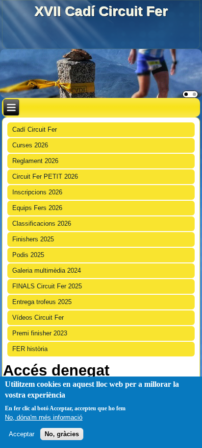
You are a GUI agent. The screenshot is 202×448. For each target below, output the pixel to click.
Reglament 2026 (35, 161)
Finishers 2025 (33, 239)
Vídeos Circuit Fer (38, 317)
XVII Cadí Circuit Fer (101, 11)
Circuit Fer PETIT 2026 (45, 176)
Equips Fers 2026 (37, 208)
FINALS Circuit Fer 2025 (47, 286)
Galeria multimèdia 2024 (46, 270)
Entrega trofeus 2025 (42, 302)
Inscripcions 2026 (37, 192)
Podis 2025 (28, 255)
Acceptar (21, 434)
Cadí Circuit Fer (34, 129)
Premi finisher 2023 (39, 333)
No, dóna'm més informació (43, 417)
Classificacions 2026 (41, 223)
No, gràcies (62, 434)
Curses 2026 (30, 145)
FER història (30, 349)
